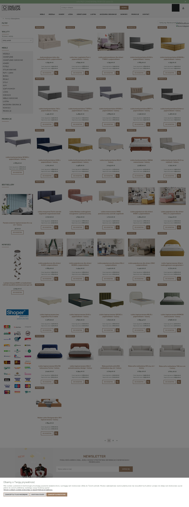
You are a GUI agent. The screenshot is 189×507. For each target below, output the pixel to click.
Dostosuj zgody (38, 494)
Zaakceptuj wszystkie (57, 494)
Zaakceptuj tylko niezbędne (16, 494)
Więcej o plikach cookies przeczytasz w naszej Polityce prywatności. (28, 490)
